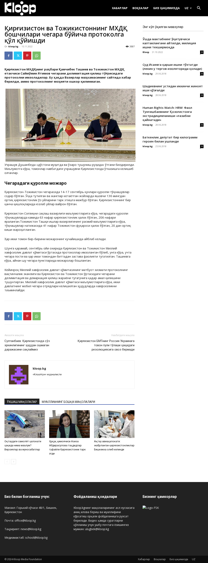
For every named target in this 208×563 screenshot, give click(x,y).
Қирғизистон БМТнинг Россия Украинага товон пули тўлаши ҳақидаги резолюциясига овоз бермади (106, 345)
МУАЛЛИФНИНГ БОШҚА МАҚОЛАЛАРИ (68, 401)
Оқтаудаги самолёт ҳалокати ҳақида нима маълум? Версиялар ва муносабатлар (22, 445)
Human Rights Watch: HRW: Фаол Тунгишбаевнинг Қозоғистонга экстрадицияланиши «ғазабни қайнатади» (167, 114)
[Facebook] (8, 56)
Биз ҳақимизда (166, 8)
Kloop (146, 52)
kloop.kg (13, 46)
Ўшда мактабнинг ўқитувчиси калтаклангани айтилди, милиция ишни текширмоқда (169, 43)
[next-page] (13, 461)
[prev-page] (7, 461)
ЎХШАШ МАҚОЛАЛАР (22, 401)
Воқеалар (140, 8)
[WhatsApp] (36, 56)
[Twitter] (18, 56)
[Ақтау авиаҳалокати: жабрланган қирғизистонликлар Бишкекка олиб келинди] (114, 424)
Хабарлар (120, 8)
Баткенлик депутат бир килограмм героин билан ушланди (170, 139)
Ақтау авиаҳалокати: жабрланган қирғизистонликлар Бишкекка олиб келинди (114, 445)
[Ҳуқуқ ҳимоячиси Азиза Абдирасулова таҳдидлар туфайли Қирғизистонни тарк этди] (69, 424)
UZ (186, 8)
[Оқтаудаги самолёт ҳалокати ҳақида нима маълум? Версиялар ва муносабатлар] (24, 424)
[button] (199, 8)
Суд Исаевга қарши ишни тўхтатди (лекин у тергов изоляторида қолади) (172, 67)
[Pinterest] (27, 56)
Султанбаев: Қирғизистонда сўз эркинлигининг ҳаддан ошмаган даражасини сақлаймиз (27, 345)
